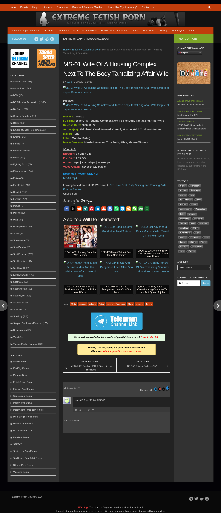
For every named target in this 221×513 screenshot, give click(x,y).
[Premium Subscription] (52, 39)
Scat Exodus (19, 247)
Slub (69, 82)
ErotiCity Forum (21, 368)
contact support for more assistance (121, 351)
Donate (24, 7)
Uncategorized (20, 330)
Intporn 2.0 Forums (22, 403)
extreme (92, 304)
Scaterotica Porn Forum (25, 451)
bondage (82, 304)
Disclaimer (62, 7)
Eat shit (183, 190)
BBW (15, 95)
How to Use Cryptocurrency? (122, 7)
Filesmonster (19, 171)
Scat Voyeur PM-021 (187, 115)
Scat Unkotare (20, 288)
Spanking (17, 316)
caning (183, 237)
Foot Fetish (149, 30)
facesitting (195, 237)
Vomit (16, 337)
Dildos (16, 123)
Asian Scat (49, 30)
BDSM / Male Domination (114, 30)
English (184, 53)
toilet (182, 214)
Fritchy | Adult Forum (23, 389)
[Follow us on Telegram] (36, 39)
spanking (139, 304)
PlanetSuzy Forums (23, 423)
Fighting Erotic (20, 164)
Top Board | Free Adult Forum (27, 458)
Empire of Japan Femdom (25, 30)
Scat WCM (18, 302)
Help (34, 7)
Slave (130, 304)
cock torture (197, 247)
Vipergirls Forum (21, 472)
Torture (149, 304)
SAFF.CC (18, 444)
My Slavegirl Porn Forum (25, 416)
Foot (193, 223)
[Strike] (89, 409)
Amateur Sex (19, 81)
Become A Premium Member (87, 7)
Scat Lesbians (20, 261)
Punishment (120, 304)
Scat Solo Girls (20, 275)
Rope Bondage (185, 209)
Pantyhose (184, 247)
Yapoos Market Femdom (25, 344)
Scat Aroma (19, 240)
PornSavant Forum (22, 430)
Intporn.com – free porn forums (28, 409)
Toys (197, 233)
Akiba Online (19, 361)
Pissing (163, 30)
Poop (15, 219)
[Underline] (84, 409)
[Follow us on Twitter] (42, 39)
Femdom (64, 30)
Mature (16, 206)
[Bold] (76, 409)
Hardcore (183, 204)
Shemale (17, 309)
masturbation (186, 200)
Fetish (135, 30)
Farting (16, 143)
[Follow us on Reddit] (47, 39)
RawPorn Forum (21, 437)
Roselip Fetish (20, 226)
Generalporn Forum (22, 396)
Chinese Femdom (22, 116)
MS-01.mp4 (70, 178)
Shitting (193, 242)
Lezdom (103, 39)
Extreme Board (20, 375)
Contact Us (148, 7)
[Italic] (80, 409)
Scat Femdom (89, 30)
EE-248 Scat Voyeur (187, 139)
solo (192, 195)
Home (13, 7)
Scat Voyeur (178, 30)
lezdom (110, 304)
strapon (183, 195)
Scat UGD (18, 282)
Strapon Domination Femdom (27, 323)
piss (206, 237)
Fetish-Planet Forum (23, 382)
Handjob (17, 192)
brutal (182, 242)
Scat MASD (19, 268)
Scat (75, 30)
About (47, 7)
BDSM (73, 304)
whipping (192, 214)
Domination (200, 209)
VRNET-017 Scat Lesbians (190, 104)
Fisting (16, 178)
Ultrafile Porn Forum (23, 465)
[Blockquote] (93, 409)
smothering (184, 219)
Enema (192, 30)
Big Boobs (18, 109)
